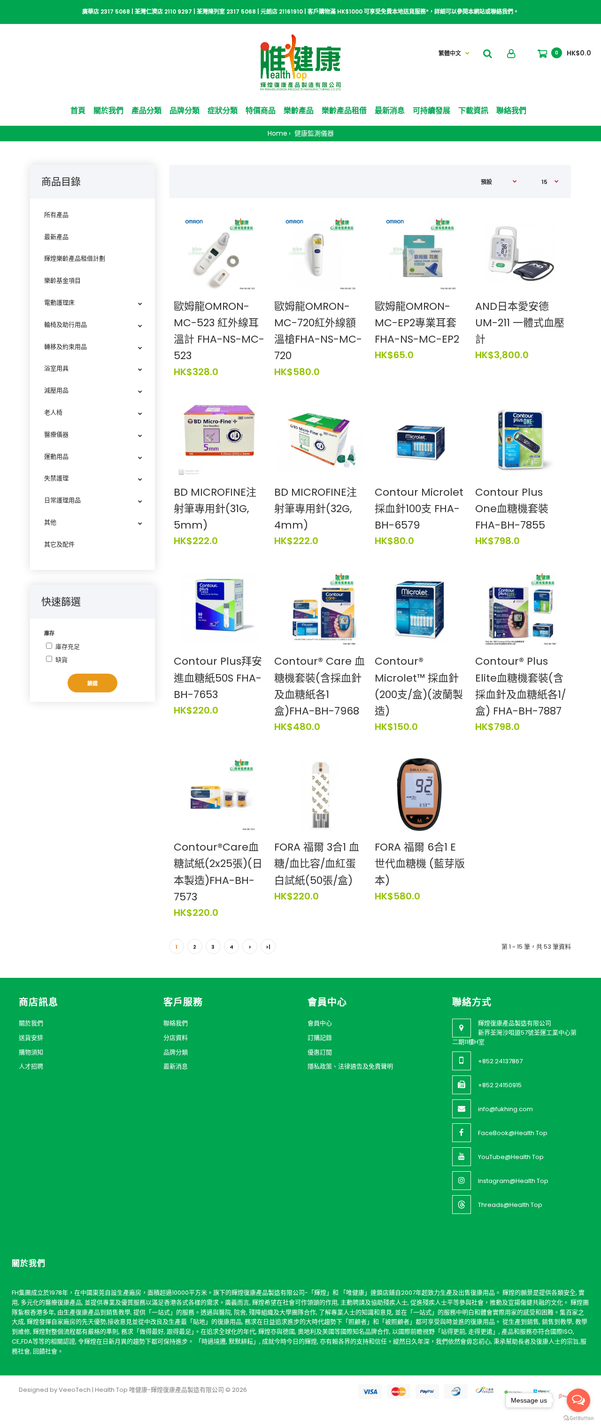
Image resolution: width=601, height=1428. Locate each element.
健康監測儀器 (313, 133)
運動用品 (56, 456)
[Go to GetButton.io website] (578, 1418)
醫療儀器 (56, 434)
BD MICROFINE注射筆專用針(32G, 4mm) (315, 508)
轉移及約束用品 (65, 346)
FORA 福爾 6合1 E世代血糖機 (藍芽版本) (420, 863)
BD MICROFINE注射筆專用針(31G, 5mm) (215, 508)
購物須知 (31, 1052)
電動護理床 (59, 302)
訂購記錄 (320, 1037)
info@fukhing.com (505, 1109)
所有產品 (56, 214)
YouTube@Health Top (511, 1156)
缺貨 (61, 659)
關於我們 (31, 1023)
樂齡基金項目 (62, 280)
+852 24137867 (500, 1061)
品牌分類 (175, 1052)
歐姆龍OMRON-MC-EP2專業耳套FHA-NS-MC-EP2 (417, 322)
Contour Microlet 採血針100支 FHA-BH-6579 (419, 508)
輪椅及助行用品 (65, 324)
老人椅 (53, 412)
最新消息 (175, 1066)
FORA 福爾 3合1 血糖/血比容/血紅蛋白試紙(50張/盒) (316, 863)
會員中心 (320, 1023)
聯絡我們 (175, 1023)
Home (277, 133)
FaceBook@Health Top (512, 1133)
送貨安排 (31, 1037)
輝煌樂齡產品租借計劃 (74, 258)
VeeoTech (75, 1389)
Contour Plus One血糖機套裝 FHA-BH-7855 (511, 508)
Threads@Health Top (510, 1204)
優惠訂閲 (320, 1052)
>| (268, 947)
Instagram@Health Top (513, 1180)
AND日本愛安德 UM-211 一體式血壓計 (519, 322)
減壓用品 (56, 390)
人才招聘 (31, 1066)
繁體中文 (450, 53)
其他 (50, 522)
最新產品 (56, 236)
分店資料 (175, 1037)
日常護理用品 (62, 500)
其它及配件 (59, 544)
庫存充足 (67, 646)
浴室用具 (56, 368)
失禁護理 (56, 478)
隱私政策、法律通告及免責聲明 (350, 1066)
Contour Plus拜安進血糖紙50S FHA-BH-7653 (218, 677)
